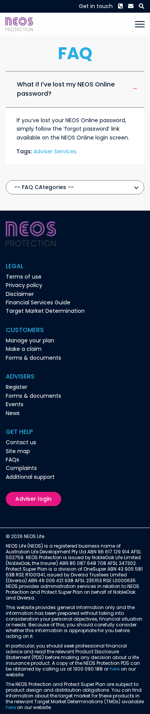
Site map (18, 451)
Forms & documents (33, 358)
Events (14, 404)
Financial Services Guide (38, 302)
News (13, 413)
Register (16, 387)
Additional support (30, 477)
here (115, 669)
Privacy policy (24, 285)
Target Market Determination (45, 311)
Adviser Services (55, 151)
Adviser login (33, 499)
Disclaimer (20, 294)
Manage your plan (30, 340)
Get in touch (96, 6)
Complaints (21, 468)
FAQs (12, 459)
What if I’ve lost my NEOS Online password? (66, 89)
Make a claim (24, 349)
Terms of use (24, 277)
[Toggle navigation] (140, 24)
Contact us (21, 442)
